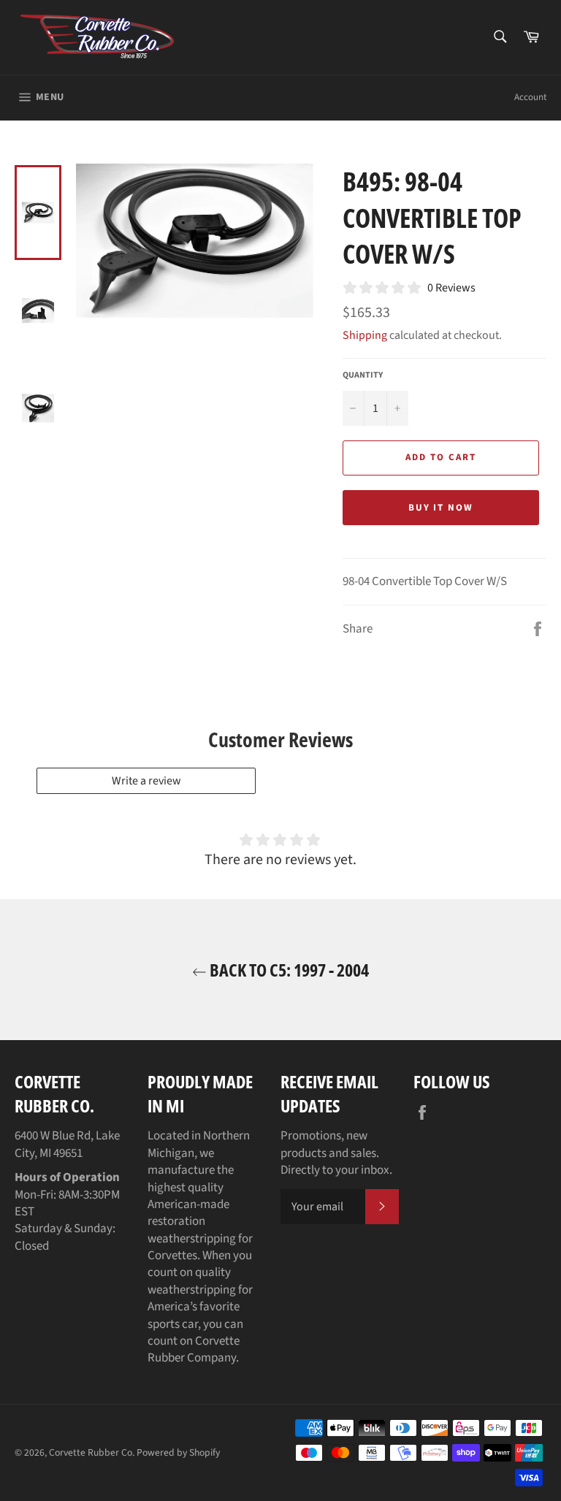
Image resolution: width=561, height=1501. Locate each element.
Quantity (363, 375)
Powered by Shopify (178, 1452)
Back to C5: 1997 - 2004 (288, 970)
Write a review (146, 781)
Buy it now (441, 507)
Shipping (365, 335)
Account (530, 97)
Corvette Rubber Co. (91, 1452)
